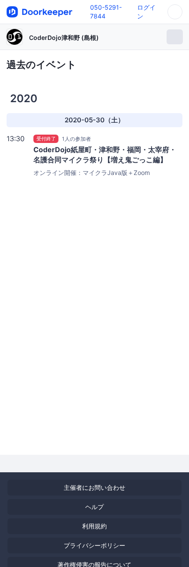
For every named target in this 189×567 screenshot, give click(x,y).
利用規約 (94, 526)
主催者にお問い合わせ (94, 487)
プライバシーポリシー (94, 545)
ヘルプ (94, 506)
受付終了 (46, 139)
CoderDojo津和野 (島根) (64, 37)
